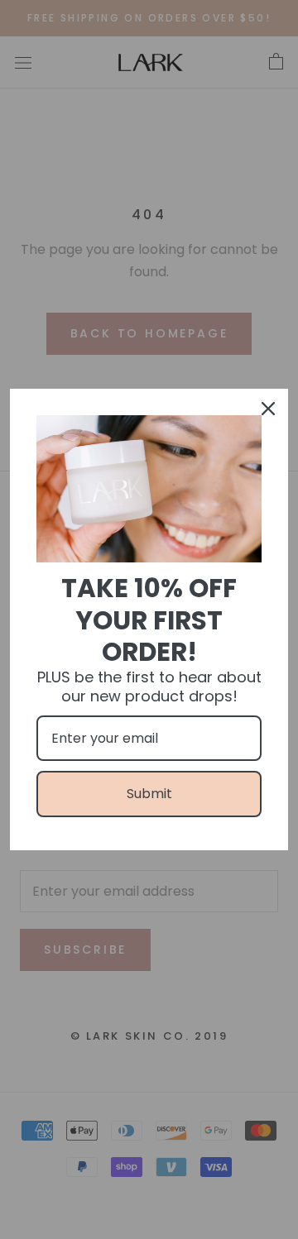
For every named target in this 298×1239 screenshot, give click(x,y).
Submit (149, 793)
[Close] (268, 408)
